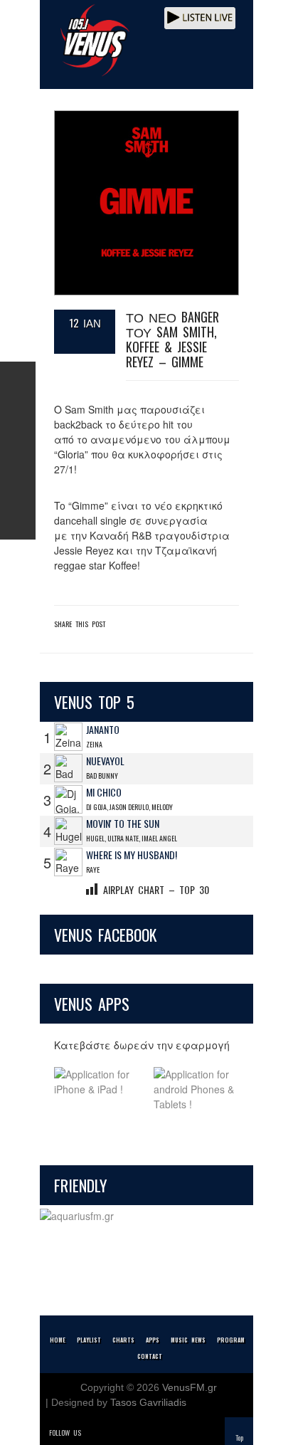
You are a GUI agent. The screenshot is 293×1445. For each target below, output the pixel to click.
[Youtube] (153, 1432)
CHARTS (123, 1339)
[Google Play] (196, 1089)
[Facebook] (114, 1432)
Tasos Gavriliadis (148, 1402)
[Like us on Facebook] (18, 379)
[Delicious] (134, 1432)
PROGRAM (231, 1339)
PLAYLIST (89, 1339)
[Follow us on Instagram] (18, 450)
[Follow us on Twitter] (18, 415)
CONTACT (149, 1356)
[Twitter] (94, 1432)
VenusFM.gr (189, 1387)
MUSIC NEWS (188, 1339)
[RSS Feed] (18, 486)
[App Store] (96, 1089)
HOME (57, 1339)
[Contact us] (18, 522)
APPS (152, 1339)
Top (239, 1437)
